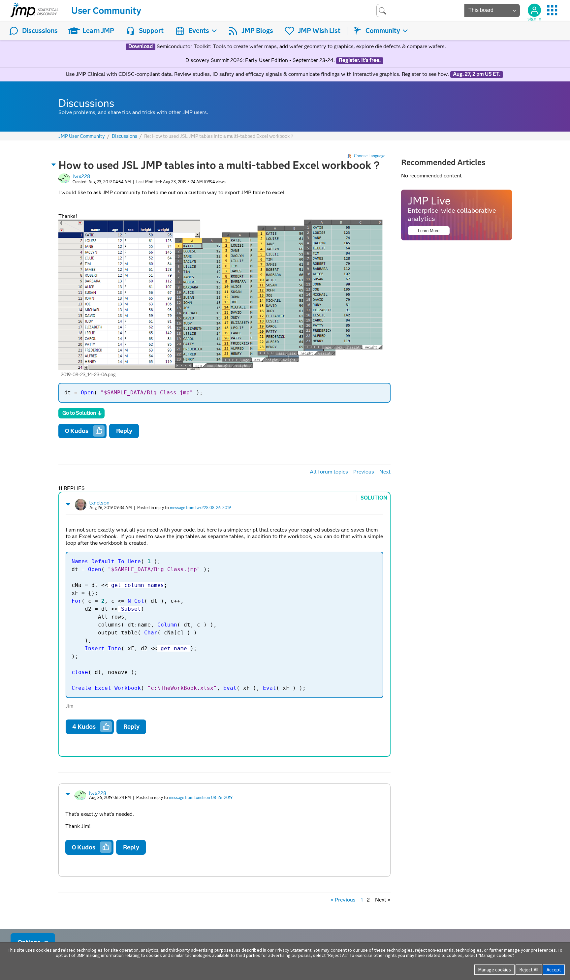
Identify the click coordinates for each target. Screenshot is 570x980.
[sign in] (534, 10)
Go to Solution (79, 413)
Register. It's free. (360, 60)
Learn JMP (98, 31)
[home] (34, 10)
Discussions (40, 31)
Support (151, 31)
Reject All (528, 969)
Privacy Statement (293, 950)
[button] (54, 164)
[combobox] (420, 10)
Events (198, 31)
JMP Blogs (257, 31)
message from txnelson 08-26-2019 (201, 797)
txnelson (99, 503)
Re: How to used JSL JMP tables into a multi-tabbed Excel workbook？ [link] (219, 136)
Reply (124, 431)
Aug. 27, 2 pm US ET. (476, 74)
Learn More (428, 230)
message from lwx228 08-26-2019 (200, 507)
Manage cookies (494, 969)
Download (140, 46)
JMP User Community (81, 136)
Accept (554, 969)
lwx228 (81, 176)
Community (382, 31)
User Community (106, 10)
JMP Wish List (319, 31)
